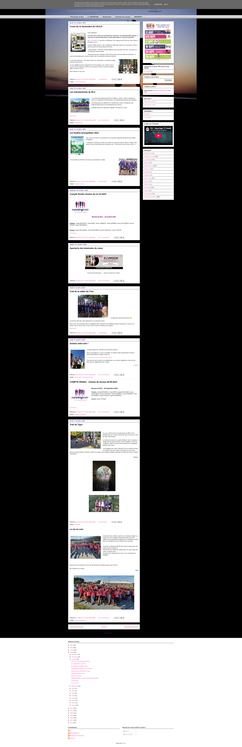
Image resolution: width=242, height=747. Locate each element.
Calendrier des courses (122, 17)
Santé (146, 190)
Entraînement (107, 17)
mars (73, 700)
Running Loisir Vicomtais (77, 735)
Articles (127, 731)
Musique (147, 175)
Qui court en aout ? (150, 104)
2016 (71, 722)
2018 (71, 718)
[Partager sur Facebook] (119, 79)
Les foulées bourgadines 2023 (84, 133)
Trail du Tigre (76, 424)
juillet (73, 691)
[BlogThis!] (115, 79)
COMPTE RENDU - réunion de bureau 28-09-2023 (93, 382)
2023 (71, 652)
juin (73, 693)
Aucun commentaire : (104, 120)
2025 (71, 647)
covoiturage (148, 159)
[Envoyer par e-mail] (113, 79)
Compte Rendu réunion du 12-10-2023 (88, 194)
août (73, 688)
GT (71, 730)
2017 (71, 720)
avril (73, 698)
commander (149, 71)
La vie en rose (76, 529)
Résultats (77, 524)
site (135, 144)
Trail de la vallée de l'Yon (82, 291)
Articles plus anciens (131, 627)
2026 (71, 645)
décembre (74, 654)
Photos (146, 181)
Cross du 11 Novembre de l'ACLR (86, 26)
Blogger (124, 743)
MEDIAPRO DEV (75, 733)
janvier (74, 705)
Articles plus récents (76, 627)
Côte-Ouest (148, 153)
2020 (71, 713)
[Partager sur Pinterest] (121, 79)
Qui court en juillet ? (150, 101)
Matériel (147, 172)
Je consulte (147, 117)
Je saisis (146, 114)
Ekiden (146, 162)
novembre (74, 657)
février (73, 702)
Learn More (158, 4)
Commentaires (129, 734)
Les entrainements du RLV (82, 92)
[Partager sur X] (117, 79)
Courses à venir (79, 184)
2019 (71, 715)
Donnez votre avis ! (79, 343)
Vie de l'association (80, 82)
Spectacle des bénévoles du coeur (86, 248)
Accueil (103, 627)
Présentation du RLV (76, 17)
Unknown (72, 738)
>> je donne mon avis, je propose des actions (99, 357)
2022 (71, 708)
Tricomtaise (148, 193)
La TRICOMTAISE (93, 17)
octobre (74, 659)
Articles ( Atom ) (107, 633)
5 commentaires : (103, 522)
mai (73, 695)
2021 (71, 710)
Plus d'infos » (73, 116)
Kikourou (147, 169)
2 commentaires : (103, 79)
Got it (166, 4)
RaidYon (147, 184)
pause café (78, 377)
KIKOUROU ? (138, 17)
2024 (71, 650)
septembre (75, 686)
